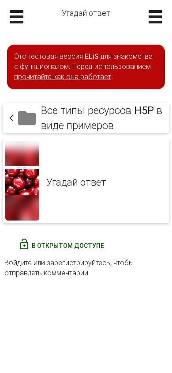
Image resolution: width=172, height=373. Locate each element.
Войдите (18, 263)
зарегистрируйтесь (78, 263)
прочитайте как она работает (62, 76)
